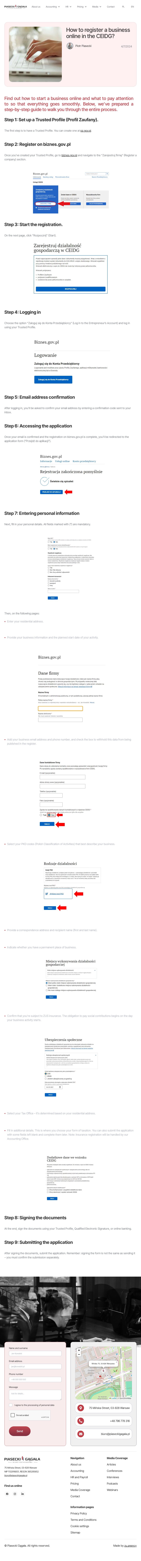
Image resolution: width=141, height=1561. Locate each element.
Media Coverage (80, 1490)
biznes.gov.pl (69, 155)
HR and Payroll (79, 1477)
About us (36, 6)
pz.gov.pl (85, 130)
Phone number (16, 1374)
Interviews (113, 1477)
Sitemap (75, 1532)
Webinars (112, 1490)
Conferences (114, 1471)
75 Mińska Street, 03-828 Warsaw (109, 1408)
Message (13, 1387)
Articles (111, 1464)
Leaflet (113, 1398)
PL (123, 6)
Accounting (77, 1471)
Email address (15, 1361)
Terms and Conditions (83, 1519)
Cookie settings (79, 1526)
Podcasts (112, 1483)
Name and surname (18, 1348)
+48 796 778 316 (120, 1421)
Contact (111, 6)
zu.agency (130, 1545)
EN (132, 6)
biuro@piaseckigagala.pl (115, 1434)
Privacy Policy (78, 1513)
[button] (53, 6)
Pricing (74, 1483)
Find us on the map (92, 1393)
